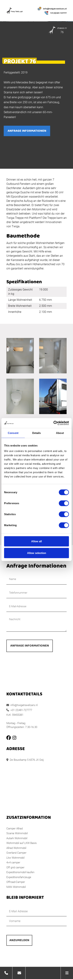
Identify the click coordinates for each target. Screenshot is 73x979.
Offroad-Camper (15, 882)
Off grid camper (15, 867)
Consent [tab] (13, 432)
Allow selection (36, 552)
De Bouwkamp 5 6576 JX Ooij (27, 759)
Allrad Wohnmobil (16, 848)
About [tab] (60, 432)
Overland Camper (16, 852)
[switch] (64, 503)
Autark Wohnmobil (16, 838)
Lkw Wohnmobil (15, 857)
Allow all (36, 541)
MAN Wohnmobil (16, 887)
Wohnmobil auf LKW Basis (21, 843)
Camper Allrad (14, 828)
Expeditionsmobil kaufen (20, 872)
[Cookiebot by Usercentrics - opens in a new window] (53, 423)
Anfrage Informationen (27, 130)
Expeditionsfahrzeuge (18, 877)
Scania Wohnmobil (17, 833)
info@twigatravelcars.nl (55, 9)
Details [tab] (36, 432)
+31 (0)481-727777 (58, 13)
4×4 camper (13, 862)
